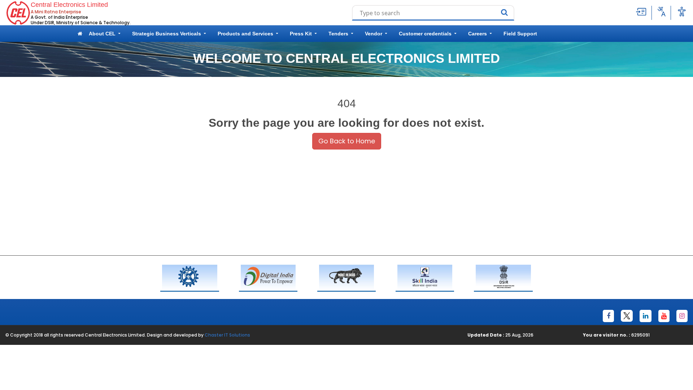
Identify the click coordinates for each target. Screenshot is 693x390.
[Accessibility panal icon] (682, 11)
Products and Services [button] (245, 33)
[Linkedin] (645, 316)
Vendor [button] (373, 33)
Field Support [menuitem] (520, 33)
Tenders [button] (338, 33)
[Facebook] (608, 316)
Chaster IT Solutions (227, 335)
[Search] (506, 13)
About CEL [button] (102, 33)
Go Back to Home (346, 141)
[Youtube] (664, 316)
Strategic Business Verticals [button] (166, 33)
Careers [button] (477, 33)
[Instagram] (682, 316)
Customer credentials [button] (425, 33)
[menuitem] (80, 33)
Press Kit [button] (301, 33)
